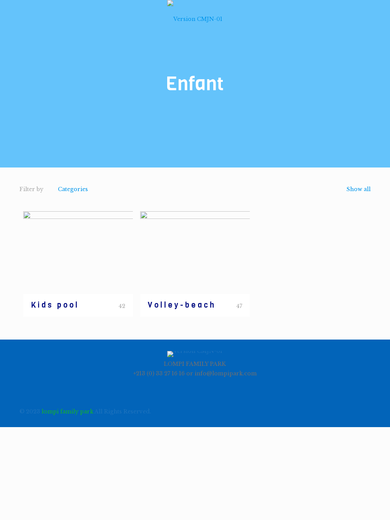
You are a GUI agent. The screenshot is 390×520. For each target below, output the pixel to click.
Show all (358, 189)
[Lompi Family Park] (194, 19)
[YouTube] (322, 411)
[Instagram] (333, 411)
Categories (73, 189)
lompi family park (67, 411)
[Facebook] (312, 411)
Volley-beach (182, 305)
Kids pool (55, 305)
